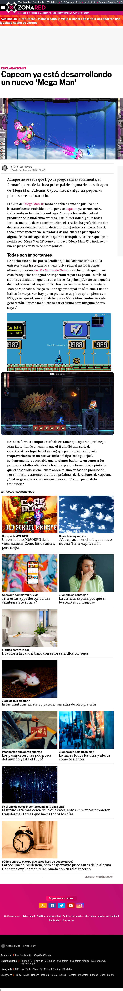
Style (35, 969)
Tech (28, 969)
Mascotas (83, 975)
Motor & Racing (52, 969)
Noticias (64, 7)
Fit (41, 969)
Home (51, 7)
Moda (26, 975)
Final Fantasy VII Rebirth (45, 2)
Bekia (18, 975)
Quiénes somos (12, 916)
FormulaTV (27, 961)
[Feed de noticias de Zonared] (43, 905)
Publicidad (54, 920)
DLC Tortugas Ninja (71, 2)
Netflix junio (90, 2)
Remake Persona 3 (108, 2)
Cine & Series (96, 9)
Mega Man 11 (33, 204)
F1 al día (67, 969)
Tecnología (81, 7)
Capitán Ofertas (42, 955)
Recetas (72, 975)
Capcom (71, 209)
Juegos (109, 7)
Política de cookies (73, 916)
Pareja (54, 975)
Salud (62, 975)
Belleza (35, 975)
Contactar (68, 920)
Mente (110, 975)
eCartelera (62, 961)
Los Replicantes (23, 955)
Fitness (94, 975)
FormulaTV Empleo (44, 961)
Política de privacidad (49, 916)
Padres (45, 975)
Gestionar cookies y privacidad (102, 916)
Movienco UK (98, 961)
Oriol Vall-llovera (23, 166)
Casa (102, 975)
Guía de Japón (28, 963)
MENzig (19, 969)
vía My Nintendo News (50, 270)
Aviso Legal (29, 916)
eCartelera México (80, 961)
